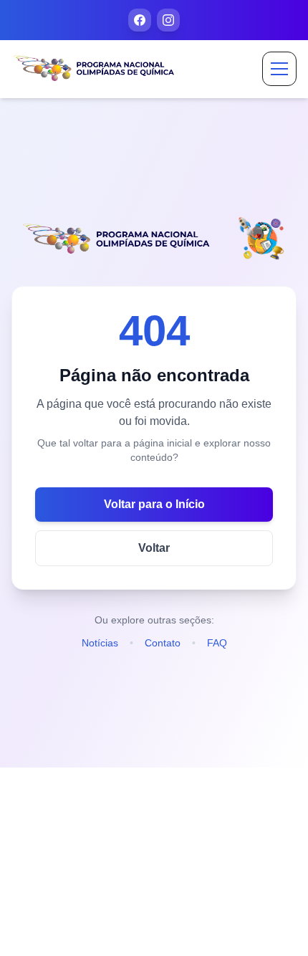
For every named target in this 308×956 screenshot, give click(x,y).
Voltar (154, 548)
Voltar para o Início (154, 504)
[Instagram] (168, 20)
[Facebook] (139, 20)
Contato (163, 643)
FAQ (217, 643)
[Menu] (279, 69)
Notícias (100, 643)
